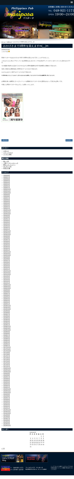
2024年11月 (7, 212)
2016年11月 (7, 370)
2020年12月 (7, 284)
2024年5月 (6, 222)
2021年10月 (7, 274)
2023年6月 (6, 241)
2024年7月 (6, 218)
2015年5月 (6, 401)
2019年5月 (6, 317)
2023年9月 (6, 236)
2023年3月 (6, 246)
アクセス (70, 466)
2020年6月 (6, 295)
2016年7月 (6, 377)
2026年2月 (6, 185)
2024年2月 (6, 227)
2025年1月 (6, 208)
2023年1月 (6, 250)
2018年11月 (7, 328)
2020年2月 (6, 302)
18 (33, 442)
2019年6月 (6, 316)
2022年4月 (6, 265)
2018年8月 (6, 333)
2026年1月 (6, 187)
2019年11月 (7, 307)
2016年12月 (7, 368)
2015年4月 (6, 403)
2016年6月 (6, 378)
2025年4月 (6, 203)
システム (65, 466)
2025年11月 (7, 191)
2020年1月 (6, 304)
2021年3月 (6, 279)
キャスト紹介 (58, 466)
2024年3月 (6, 225)
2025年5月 (6, 201)
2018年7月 (6, 335)
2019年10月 (7, 309)
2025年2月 (6, 206)
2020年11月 (7, 286)
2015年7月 (6, 397)
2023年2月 (6, 248)
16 (43, 440)
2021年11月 (7, 272)
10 (30, 440)
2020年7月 (6, 293)
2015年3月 (6, 404)
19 (35, 442)
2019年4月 (6, 319)
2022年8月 (6, 258)
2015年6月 (6, 399)
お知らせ (9, 42)
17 (30, 442)
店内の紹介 (54, 468)
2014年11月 (7, 411)
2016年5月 (6, 380)
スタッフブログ (8, 152)
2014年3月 (6, 423)
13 (37, 440)
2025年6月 (6, 199)
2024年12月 (7, 210)
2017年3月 (6, 363)
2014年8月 (6, 416)
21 (39, 442)
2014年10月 (7, 413)
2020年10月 (7, 288)
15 (41, 440)
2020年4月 (6, 298)
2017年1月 (6, 366)
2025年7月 (6, 198)
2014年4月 (6, 422)
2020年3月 (6, 300)
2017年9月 (6, 352)
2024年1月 (6, 229)
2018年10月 (7, 330)
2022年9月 (6, 257)
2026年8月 (6, 175)
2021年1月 (6, 283)
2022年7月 (6, 260)
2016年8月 (6, 375)
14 (39, 440)
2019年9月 (6, 311)
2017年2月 (6, 364)
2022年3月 (6, 267)
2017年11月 (7, 349)
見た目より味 (7, 166)
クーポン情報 (7, 154)
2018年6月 (6, 337)
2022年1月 (6, 269)
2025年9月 (6, 194)
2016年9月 (6, 373)
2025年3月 (6, 205)
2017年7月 (6, 356)
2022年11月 (7, 253)
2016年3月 (6, 383)
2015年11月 (7, 390)
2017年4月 (6, 361)
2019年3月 (6, 321)
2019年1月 (6, 324)
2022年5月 (6, 264)
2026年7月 (6, 177)
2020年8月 (6, 291)
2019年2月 (6, 323)
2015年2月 (6, 406)
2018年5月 (6, 338)
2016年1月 (6, 387)
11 (32, 440)
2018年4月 (6, 340)
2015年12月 (7, 389)
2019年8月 (6, 312)
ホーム (3, 42)
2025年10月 (7, 192)
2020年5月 (6, 297)
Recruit (67, 468)
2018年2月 (6, 344)
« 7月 (3, 448)
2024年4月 (6, 224)
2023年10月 (7, 234)
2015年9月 (6, 394)
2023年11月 (7, 232)
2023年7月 (6, 239)
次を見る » (69, 140)
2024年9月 (6, 215)
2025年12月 (7, 189)
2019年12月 (7, 305)
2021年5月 (6, 276)
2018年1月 (6, 345)
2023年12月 (7, 231)
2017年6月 (6, 357)
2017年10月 (7, 350)
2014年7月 (6, 418)
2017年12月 (7, 347)
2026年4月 (6, 182)
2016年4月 (6, 382)
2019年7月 (6, 314)
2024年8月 (6, 217)
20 (37, 442)
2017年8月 (6, 354)
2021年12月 (7, 271)
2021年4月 (6, 278)
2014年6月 (6, 420)
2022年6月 (6, 262)
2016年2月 (6, 385)
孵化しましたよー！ (9, 165)
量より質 (6, 161)
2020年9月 (6, 290)
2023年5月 (6, 243)
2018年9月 (6, 331)
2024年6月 (6, 220)
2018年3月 (6, 342)
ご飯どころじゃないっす (10, 163)
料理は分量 (6, 168)
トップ (52, 466)
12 (35, 440)
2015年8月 (6, 396)
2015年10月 (7, 392)
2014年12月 (7, 410)
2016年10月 (7, 371)
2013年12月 (7, 425)
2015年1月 (6, 408)
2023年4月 (6, 245)
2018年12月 (7, 326)
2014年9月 (6, 415)
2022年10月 (7, 255)
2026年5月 (6, 180)
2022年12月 (7, 251)
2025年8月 (6, 196)
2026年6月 (6, 179)
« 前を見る (5, 140)
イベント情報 (61, 468)
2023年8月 (6, 238)
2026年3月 (6, 184)
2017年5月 (6, 359)
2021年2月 (6, 281)
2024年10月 (7, 213)
